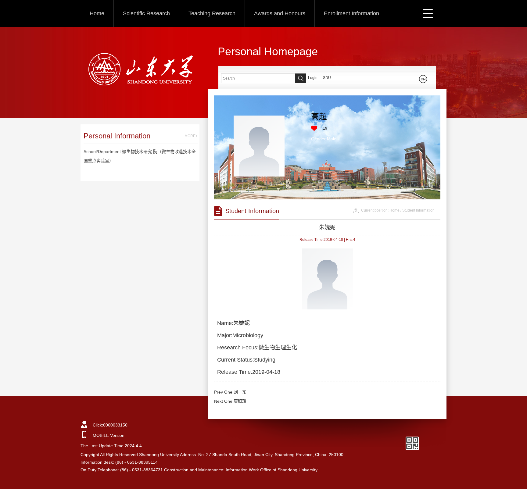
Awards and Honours (279, 13)
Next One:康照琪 (230, 401)
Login (312, 78)
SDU (327, 78)
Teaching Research (211, 13)
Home (97, 13)
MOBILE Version (108, 435)
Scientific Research (146, 13)
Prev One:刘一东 (230, 392)
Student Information (418, 210)
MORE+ (191, 136)
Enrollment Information (351, 13)
